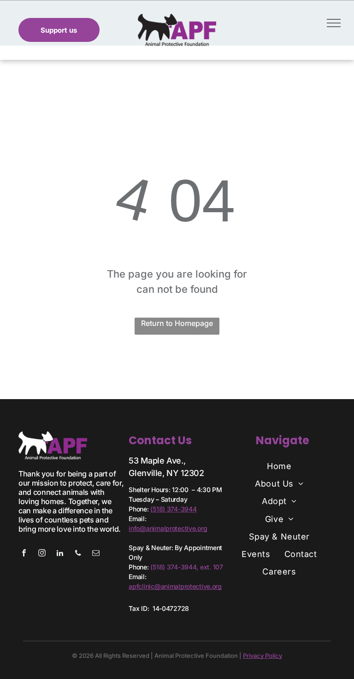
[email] (95, 554)
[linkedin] (59, 554)
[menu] (334, 23)
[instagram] (41, 554)
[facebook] (24, 554)
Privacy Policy (262, 655)
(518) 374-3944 (173, 509)
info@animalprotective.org (168, 528)
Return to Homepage (177, 323)
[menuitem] (279, 466)
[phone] (77, 554)
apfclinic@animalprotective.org (175, 586)
